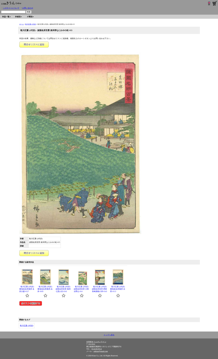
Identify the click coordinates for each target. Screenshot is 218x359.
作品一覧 (5, 17)
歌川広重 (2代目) (30, 24)
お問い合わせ (27, 8)
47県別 (29, 17)
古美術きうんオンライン (96, 342)
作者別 (18, 17)
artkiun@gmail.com (101, 351)
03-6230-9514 (97, 349)
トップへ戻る (109, 335)
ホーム (21, 24)
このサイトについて (11, 8)
